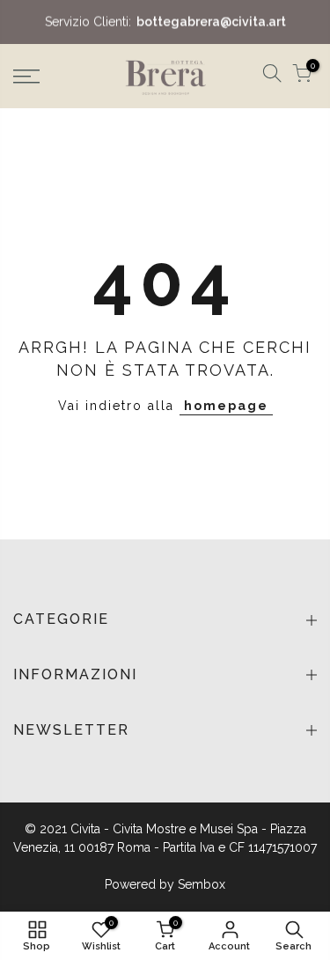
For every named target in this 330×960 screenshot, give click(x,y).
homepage (226, 406)
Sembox (201, 884)
